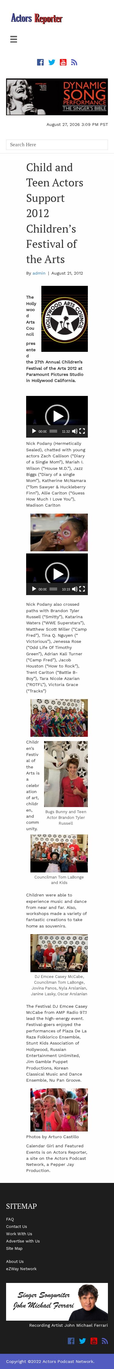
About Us (15, 1261)
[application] (57, 417)
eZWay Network (21, 1269)
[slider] (53, 431)
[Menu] (13, 39)
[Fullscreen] (82, 431)
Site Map (14, 1248)
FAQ (10, 1219)
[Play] (34, 431)
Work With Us (19, 1234)
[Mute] (75, 431)
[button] (57, 416)
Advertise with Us (23, 1241)
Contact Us (16, 1226)
